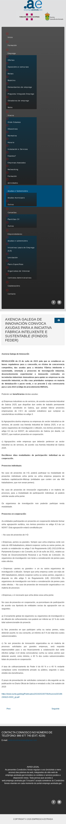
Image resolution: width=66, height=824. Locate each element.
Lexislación (13, 257)
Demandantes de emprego (20, 87)
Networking (13, 169)
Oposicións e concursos (18, 67)
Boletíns (11, 80)
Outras (11, 204)
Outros (11, 226)
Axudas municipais (16, 198)
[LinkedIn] (59, 302)
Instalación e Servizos (18, 149)
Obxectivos (13, 129)
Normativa (12, 136)
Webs (10, 107)
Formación (12, 45)
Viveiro (11, 115)
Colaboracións (14, 286)
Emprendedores (15, 234)
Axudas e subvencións (18, 241)
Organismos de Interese (19, 271)
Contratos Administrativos (19, 278)
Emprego (12, 53)
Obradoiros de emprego (18, 101)
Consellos (12, 212)
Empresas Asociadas (17, 163)
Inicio (10, 37)
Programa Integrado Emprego (21, 94)
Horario (11, 142)
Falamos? (12, 156)
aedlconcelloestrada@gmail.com (22, 740)
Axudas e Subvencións (18, 191)
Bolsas (10, 73)
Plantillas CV (13, 219)
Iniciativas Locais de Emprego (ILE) (21, 249)
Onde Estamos (14, 122)
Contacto (12, 294)
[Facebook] (53, 302)
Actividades (13, 183)
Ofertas (11, 60)
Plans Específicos (15, 264)
